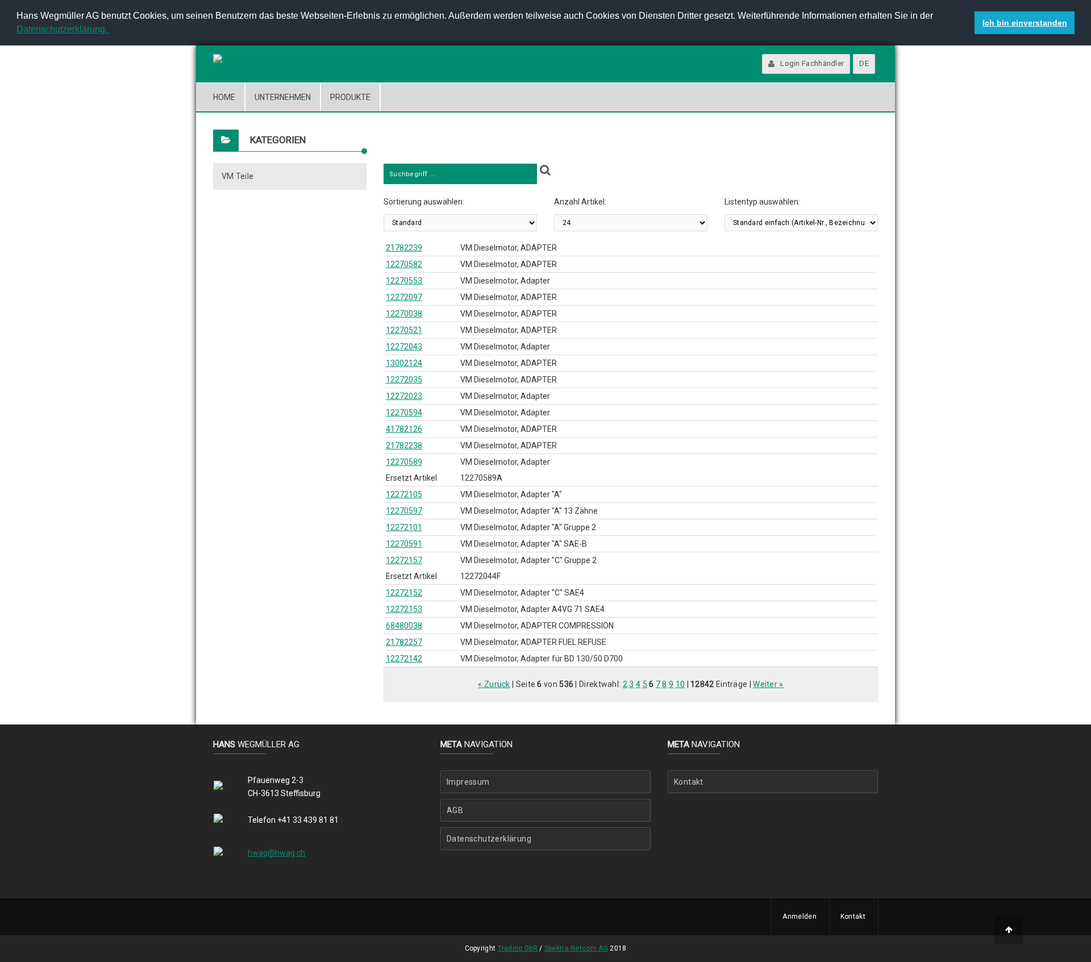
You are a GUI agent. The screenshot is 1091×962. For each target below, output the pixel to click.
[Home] (241, 60)
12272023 (404, 396)
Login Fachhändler (812, 63)
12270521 (404, 330)
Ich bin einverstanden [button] (1024, 22)
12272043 (404, 346)
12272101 (404, 527)
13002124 (404, 363)
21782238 (404, 445)
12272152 (404, 592)
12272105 (404, 494)
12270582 (404, 264)
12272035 (404, 379)
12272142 (404, 658)
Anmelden (799, 917)
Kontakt (688, 781)
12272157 (404, 560)
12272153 (404, 609)
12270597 (404, 510)
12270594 (404, 412)
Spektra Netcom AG (576, 948)
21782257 (404, 642)
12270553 (404, 280)
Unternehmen (283, 97)
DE (864, 63)
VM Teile (237, 176)
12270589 (404, 462)
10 (680, 684)
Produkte (350, 97)
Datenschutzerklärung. (63, 29)
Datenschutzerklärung (489, 838)
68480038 (404, 625)
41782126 (404, 429)
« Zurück (494, 684)
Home (224, 97)
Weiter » (768, 684)
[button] (111, 30)
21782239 (404, 247)
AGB (455, 810)
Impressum (468, 781)
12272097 (404, 297)
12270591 (404, 543)
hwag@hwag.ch (276, 852)
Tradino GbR (518, 948)
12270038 (404, 313)
